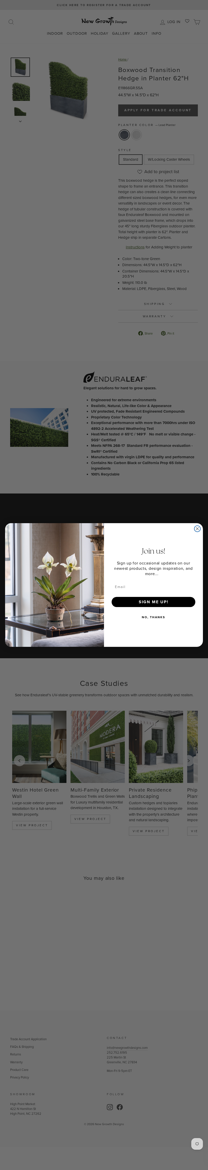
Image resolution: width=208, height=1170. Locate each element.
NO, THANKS (153, 617)
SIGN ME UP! (153, 602)
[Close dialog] (197, 529)
